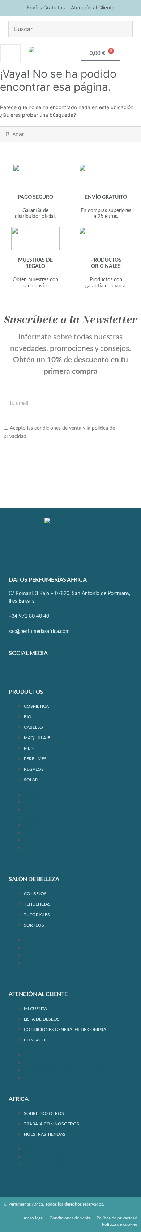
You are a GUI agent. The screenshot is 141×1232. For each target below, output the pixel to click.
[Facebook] (18, 672)
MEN (29, 748)
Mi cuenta (35, 1008)
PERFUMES (35, 759)
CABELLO (33, 727)
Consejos (35, 893)
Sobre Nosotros (44, 1113)
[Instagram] (39, 672)
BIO (27, 717)
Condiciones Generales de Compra (65, 1029)
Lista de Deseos (42, 1019)
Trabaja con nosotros (51, 1124)
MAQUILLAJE (37, 738)
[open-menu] (10, 53)
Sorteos (34, 925)
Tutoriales (37, 914)
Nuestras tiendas (44, 1134)
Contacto (36, 1040)
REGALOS (34, 769)
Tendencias (37, 904)
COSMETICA (36, 706)
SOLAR (31, 780)
